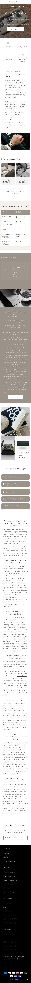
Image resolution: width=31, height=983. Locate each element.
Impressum (7, 903)
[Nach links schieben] (12, 283)
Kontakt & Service (9, 872)
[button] (3, 7)
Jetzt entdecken (15, 29)
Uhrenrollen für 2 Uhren (11, 946)
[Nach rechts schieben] (19, 283)
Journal (5, 857)
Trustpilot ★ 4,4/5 (9, 892)
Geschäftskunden (9, 861)
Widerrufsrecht (8, 911)
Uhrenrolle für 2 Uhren (19, 683)
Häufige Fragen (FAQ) (10, 880)
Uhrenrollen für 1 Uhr (10, 942)
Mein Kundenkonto (9, 876)
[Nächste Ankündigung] (28, 2)
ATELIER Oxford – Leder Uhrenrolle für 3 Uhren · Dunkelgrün (22, 454)
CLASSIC (6, 938)
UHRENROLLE (17, 979)
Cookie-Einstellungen (10, 923)
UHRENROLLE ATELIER (8, 181)
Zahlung (6, 888)
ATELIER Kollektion (13, 617)
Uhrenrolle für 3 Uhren (13, 692)
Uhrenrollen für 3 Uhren (11, 950)
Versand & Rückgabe (10, 884)
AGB (4, 907)
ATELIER (5, 934)
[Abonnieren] (25, 838)
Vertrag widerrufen (9, 915)
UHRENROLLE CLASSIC (22, 181)
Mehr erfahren (15, 397)
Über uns (6, 853)
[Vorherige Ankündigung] (3, 2)
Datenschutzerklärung (10, 919)
